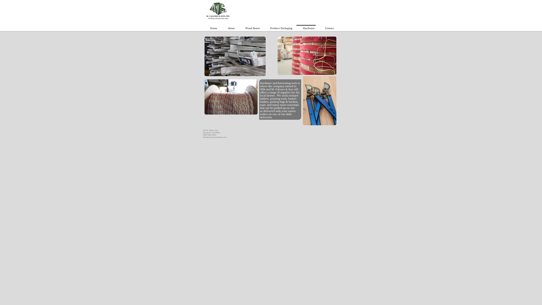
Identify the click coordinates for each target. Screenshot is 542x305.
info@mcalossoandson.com (215, 137)
